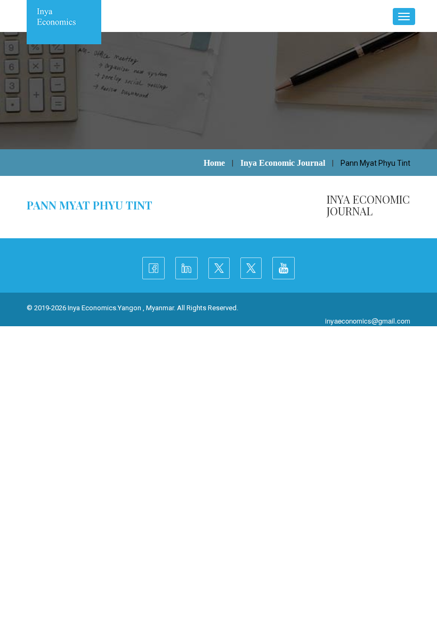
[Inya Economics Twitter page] (219, 268)
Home (214, 162)
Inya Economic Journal (282, 162)
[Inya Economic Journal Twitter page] (251, 268)
